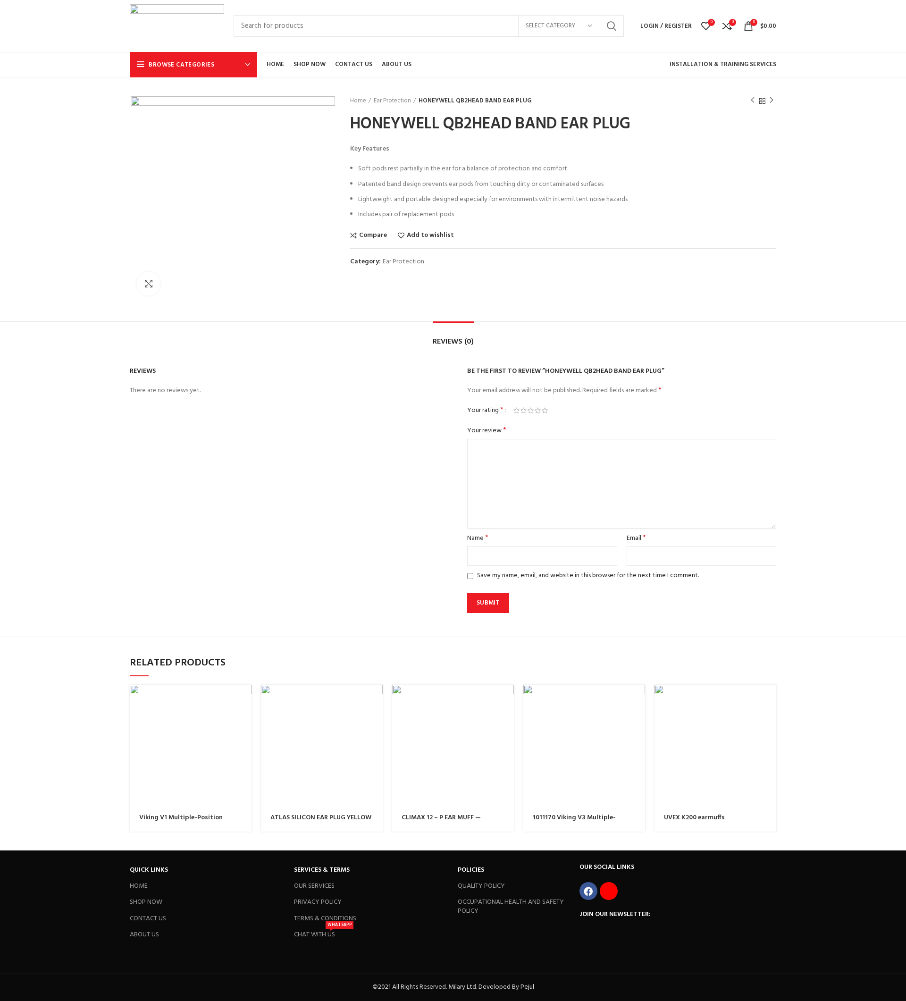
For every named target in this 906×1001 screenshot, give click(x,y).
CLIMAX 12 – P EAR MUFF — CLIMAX (441, 822)
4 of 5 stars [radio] (537, 410)
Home (358, 101)
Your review (486, 431)
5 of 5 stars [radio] (544, 410)
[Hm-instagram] (609, 891)
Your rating (485, 410)
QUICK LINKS (149, 870)
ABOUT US (144, 934)
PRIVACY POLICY (318, 902)
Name (477, 538)
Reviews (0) (453, 342)
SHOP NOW (146, 902)
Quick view (244, 700)
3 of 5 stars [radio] (530, 410)
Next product (771, 101)
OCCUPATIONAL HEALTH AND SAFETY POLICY (511, 906)
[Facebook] (588, 891)
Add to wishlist (430, 235)
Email (636, 538)
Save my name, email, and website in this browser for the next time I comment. (588, 575)
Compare (373, 235)
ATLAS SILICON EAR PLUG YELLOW (320, 817)
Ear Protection (392, 101)
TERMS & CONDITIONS (325, 918)
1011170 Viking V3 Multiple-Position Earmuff (574, 822)
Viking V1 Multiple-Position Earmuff (181, 822)
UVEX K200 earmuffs (694, 817)
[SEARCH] (611, 26)
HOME (139, 886)
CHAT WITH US (323, 933)
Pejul (527, 987)
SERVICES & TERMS (322, 870)
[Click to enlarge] (148, 283)
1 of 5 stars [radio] (516, 410)
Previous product (752, 101)
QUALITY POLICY (481, 886)
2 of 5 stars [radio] (523, 410)
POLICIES (471, 870)
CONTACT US (148, 918)
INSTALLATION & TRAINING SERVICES (723, 64)
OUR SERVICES (314, 886)
